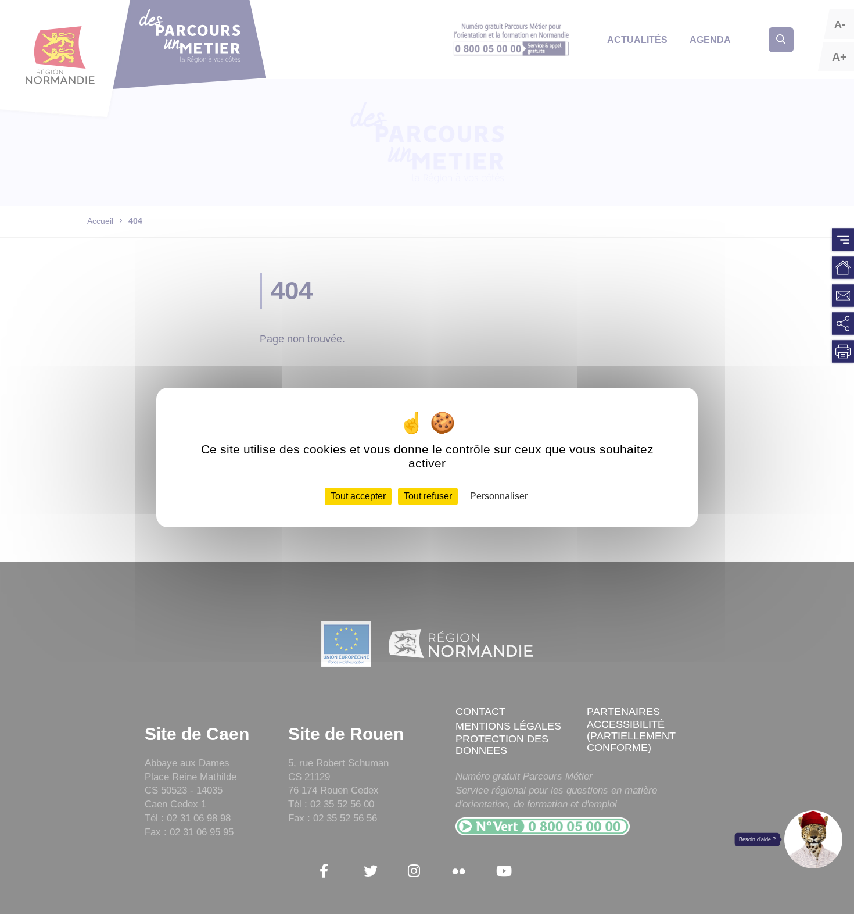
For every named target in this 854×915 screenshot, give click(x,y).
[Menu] (843, 240)
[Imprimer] (843, 352)
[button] (813, 839)
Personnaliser (499, 496)
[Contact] (843, 296)
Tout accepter (358, 496)
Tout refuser (428, 496)
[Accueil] (843, 268)
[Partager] (843, 324)
